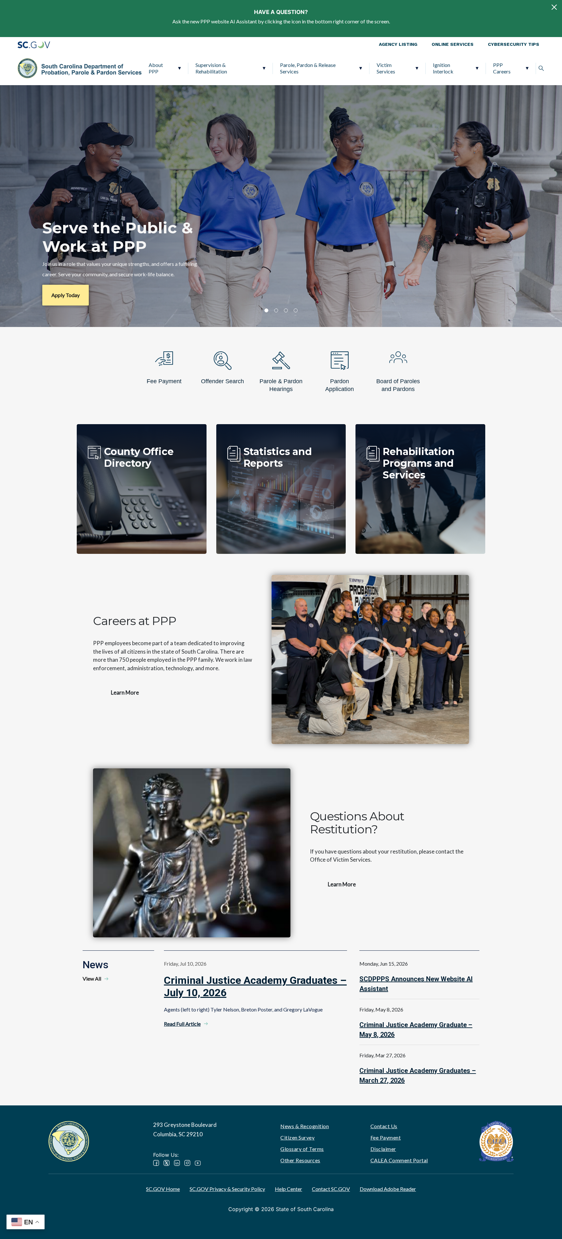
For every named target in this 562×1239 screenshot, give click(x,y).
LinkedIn (177, 1163)
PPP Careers (502, 68)
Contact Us (383, 1126)
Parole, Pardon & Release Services (308, 68)
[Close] (554, 7)
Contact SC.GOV (331, 1189)
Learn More (125, 692)
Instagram (187, 1163)
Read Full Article (182, 1024)
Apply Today (65, 295)
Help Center (288, 1189)
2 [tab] (276, 310)
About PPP (156, 68)
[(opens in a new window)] (496, 1141)
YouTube (198, 1163)
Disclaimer (383, 1149)
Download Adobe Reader (388, 1189)
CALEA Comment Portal (399, 1160)
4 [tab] (296, 310)
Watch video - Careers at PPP (370, 659)
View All (92, 978)
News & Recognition (304, 1126)
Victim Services (386, 68)
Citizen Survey (297, 1137)
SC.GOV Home (163, 1189)
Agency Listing (398, 44)
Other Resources (300, 1160)
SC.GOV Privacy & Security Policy (227, 1189)
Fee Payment (385, 1137)
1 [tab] (266, 310)
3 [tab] (286, 310)
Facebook (156, 1163)
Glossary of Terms (302, 1149)
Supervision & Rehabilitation (211, 68)
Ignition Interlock (443, 68)
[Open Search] (541, 68)
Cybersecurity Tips (513, 44)
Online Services (453, 44)
